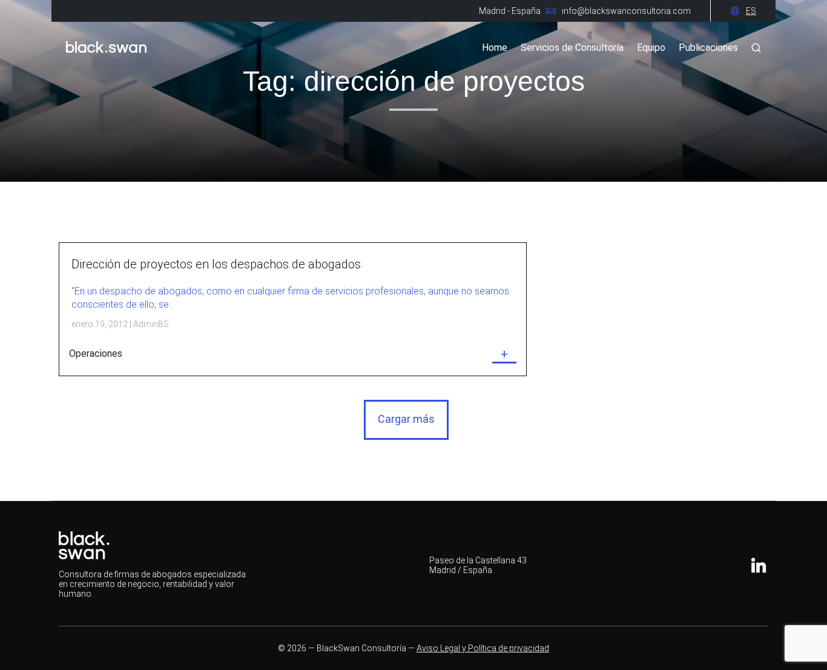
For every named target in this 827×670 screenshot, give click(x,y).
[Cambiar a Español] (751, 11)
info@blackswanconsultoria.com (626, 11)
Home (494, 47)
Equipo (651, 47)
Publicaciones (708, 47)
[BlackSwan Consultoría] (106, 57)
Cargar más (406, 419)
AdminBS (151, 324)
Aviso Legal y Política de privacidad (483, 648)
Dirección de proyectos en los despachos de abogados (216, 264)
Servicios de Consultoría (572, 47)
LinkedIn (758, 565)
